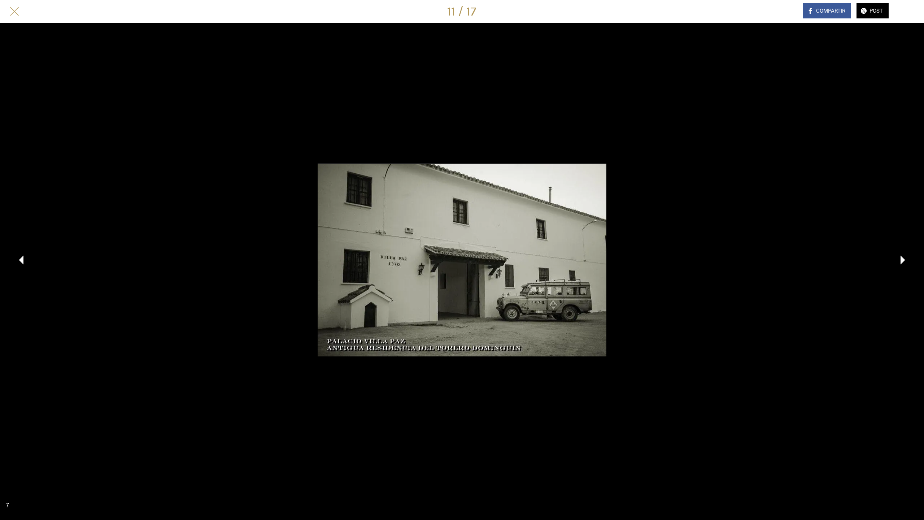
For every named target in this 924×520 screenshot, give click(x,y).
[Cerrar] (14, 11)
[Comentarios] (909, 11)
